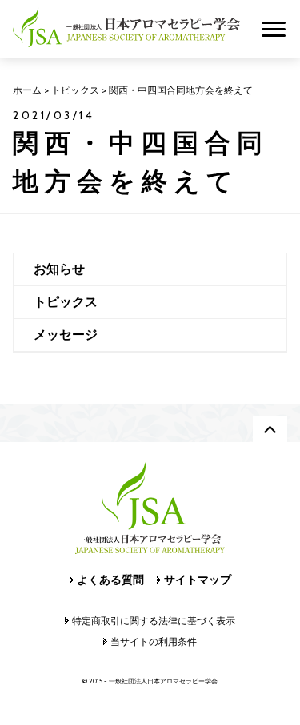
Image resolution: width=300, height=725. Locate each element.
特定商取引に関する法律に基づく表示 (153, 621)
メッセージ (66, 334)
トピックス (66, 301)
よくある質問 (110, 579)
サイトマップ (197, 579)
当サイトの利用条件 (153, 641)
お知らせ (59, 269)
